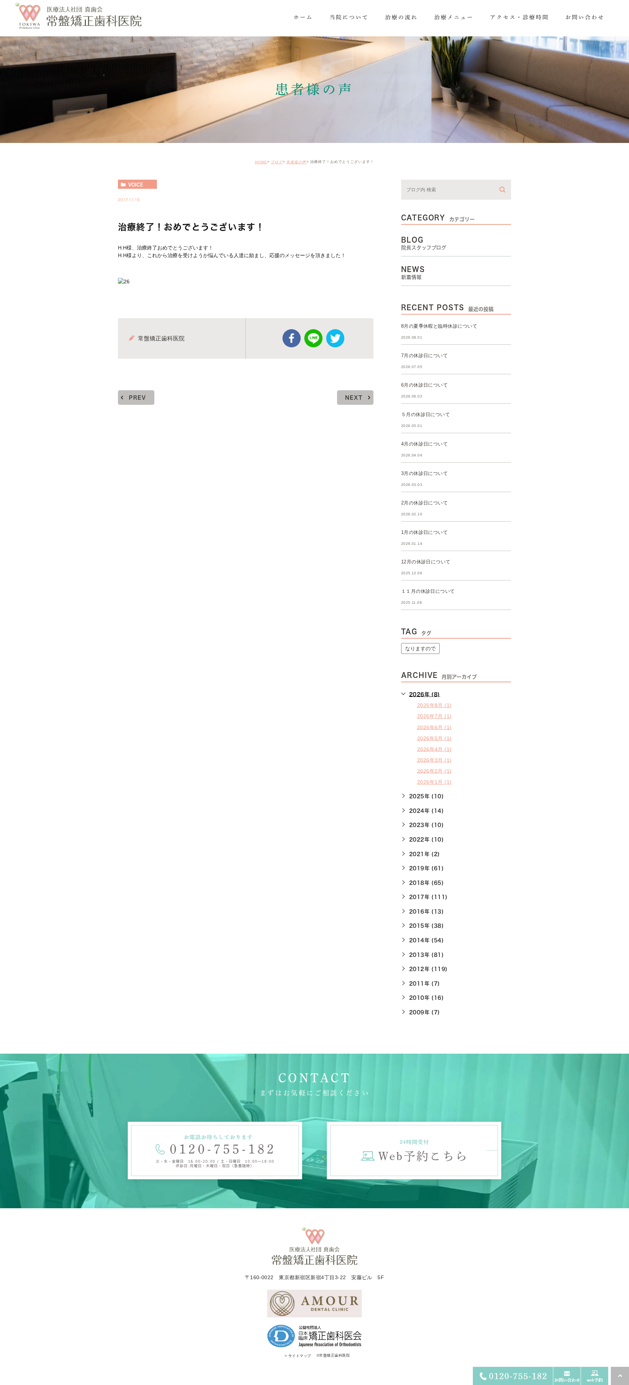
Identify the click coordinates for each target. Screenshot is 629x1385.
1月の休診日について (424, 532)
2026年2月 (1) (434, 771)
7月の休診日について (424, 355)
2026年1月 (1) (434, 782)
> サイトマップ (298, 1356)
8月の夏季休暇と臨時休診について (439, 326)
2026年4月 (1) (434, 749)
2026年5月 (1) (434, 738)
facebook (291, 338)
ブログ (277, 162)
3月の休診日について (424, 473)
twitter (335, 338)
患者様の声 (296, 162)
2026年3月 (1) (434, 760)
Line (313, 338)
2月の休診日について (424, 503)
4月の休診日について (424, 444)
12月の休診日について (426, 561)
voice (135, 184)
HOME (261, 162)
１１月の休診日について (428, 591)
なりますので (420, 648)
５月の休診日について (425, 414)
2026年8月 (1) (434, 705)
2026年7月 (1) (434, 716)
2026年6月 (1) (434, 727)
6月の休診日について (424, 385)
